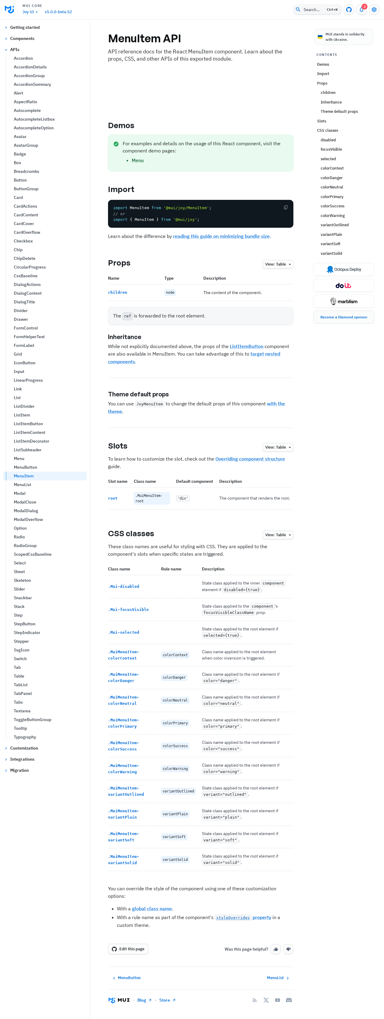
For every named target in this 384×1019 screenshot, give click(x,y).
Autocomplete (27, 110)
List (17, 397)
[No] (288, 949)
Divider (21, 310)
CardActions (25, 206)
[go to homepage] (11, 9)
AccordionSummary (32, 84)
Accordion (23, 58)
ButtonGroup (26, 188)
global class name (152, 909)
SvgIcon (21, 650)
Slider (19, 589)
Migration (19, 770)
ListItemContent (29, 432)
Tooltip (20, 728)
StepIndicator (27, 632)
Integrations (22, 759)
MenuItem (24, 476)
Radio (19, 537)
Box (17, 162)
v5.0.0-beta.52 (58, 11)
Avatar (20, 136)
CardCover (24, 223)
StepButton (24, 624)
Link (18, 389)
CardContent (26, 215)
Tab (17, 667)
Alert (18, 93)
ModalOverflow (28, 519)
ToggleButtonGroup (32, 719)
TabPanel (23, 693)
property (243, 917)
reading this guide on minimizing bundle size (221, 236)
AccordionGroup (29, 75)
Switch (20, 658)
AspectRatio (25, 101)
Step (18, 615)
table (275, 264)
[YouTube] (277, 1000)
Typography (25, 737)
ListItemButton (28, 423)
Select (20, 563)
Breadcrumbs (26, 171)
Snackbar (23, 597)
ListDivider (24, 406)
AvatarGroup (26, 145)
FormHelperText (29, 336)
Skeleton (22, 580)
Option (20, 528)
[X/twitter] (266, 1000)
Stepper (21, 641)
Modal (20, 493)
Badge (20, 154)
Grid (18, 354)
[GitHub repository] (349, 10)
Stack (19, 606)
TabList (21, 684)
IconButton (24, 362)
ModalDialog (26, 510)
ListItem (22, 415)
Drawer (21, 319)
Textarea (22, 711)
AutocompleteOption (34, 128)
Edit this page (131, 948)
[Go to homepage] (119, 1000)
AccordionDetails (30, 67)
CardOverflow (27, 232)
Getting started (25, 27)
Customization (24, 748)
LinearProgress (28, 380)
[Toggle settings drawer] (374, 10)
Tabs (18, 702)
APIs (15, 49)
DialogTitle (24, 302)
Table (19, 676)
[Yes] (276, 949)
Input (19, 371)
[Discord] (288, 1000)
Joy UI (28, 11)
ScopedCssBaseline (33, 554)
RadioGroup (25, 545)
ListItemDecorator (31, 441)
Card (18, 197)
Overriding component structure (250, 459)
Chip (18, 249)
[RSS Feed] (254, 1000)
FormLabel (24, 345)
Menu (19, 458)
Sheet (19, 571)
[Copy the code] (286, 207)
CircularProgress (30, 267)
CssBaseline (26, 275)
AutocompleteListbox (34, 119)
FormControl (26, 328)
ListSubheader (27, 449)
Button (20, 180)
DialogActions (27, 284)
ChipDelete (24, 258)
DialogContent (28, 293)
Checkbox (23, 241)
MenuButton (25, 467)
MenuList (22, 484)
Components (22, 38)
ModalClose (25, 502)
